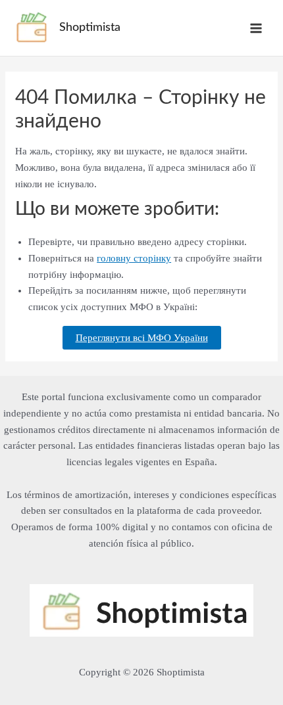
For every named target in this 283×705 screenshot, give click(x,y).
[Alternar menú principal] (256, 28)
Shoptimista (89, 28)
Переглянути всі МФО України (142, 337)
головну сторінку (134, 258)
